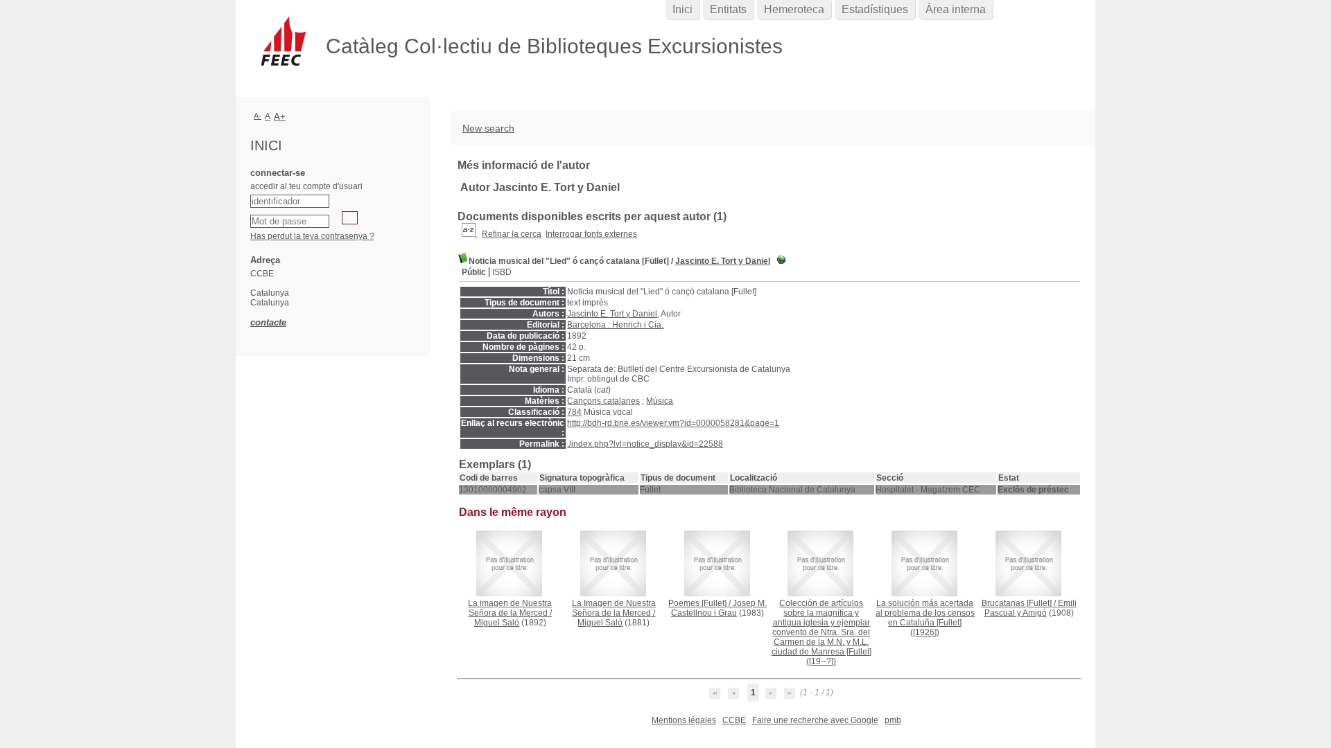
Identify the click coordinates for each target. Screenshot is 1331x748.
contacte (268, 322)
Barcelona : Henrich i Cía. (615, 325)
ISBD (502, 272)
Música (659, 401)
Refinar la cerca (511, 234)
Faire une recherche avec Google (815, 720)
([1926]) (925, 617)
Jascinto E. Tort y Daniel (722, 261)
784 (574, 412)
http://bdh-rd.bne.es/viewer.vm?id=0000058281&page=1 (673, 423)
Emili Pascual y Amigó (1030, 608)
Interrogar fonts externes (591, 234)
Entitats (728, 9)
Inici (682, 9)
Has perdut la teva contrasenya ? (312, 236)
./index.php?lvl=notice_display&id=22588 (645, 444)
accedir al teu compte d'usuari (306, 186)
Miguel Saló (496, 622)
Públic (474, 272)
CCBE (734, 720)
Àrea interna (955, 9)
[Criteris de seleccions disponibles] (470, 234)
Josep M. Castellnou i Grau (719, 608)
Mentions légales (684, 720)
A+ (280, 117)
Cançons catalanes (603, 401)
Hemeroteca (794, 9)
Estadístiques (875, 9)
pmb (893, 720)
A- (257, 116)
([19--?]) (821, 632)
